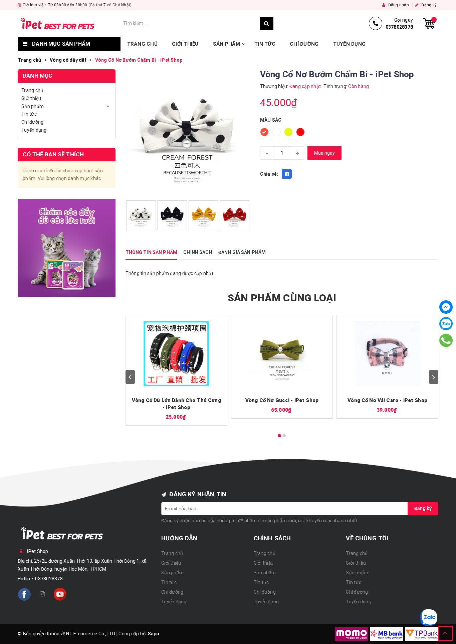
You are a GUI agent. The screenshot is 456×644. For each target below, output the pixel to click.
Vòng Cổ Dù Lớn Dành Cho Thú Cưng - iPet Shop (176, 403)
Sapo (154, 633)
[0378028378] (446, 340)
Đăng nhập (398, 5)
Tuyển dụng (349, 44)
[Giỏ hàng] (429, 23)
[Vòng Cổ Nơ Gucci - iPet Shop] (282, 353)
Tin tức (264, 44)
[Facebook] (446, 307)
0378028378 (49, 578)
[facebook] (24, 594)
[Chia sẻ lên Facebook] (287, 174)
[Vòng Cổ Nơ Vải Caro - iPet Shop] (387, 353)
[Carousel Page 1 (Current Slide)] (279, 435)
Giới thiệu (185, 44)
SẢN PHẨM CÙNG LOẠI (282, 298)
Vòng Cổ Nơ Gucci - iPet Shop (281, 400)
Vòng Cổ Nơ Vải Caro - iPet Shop (387, 400)
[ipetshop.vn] (69, 23)
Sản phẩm (226, 44)
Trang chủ (142, 44)
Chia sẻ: (269, 174)
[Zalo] (446, 323)
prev (130, 377)
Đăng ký (428, 5)
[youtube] (60, 594)
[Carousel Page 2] (284, 435)
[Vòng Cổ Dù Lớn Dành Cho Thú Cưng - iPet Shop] (176, 353)
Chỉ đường (304, 44)
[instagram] (42, 594)
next (433, 377)
